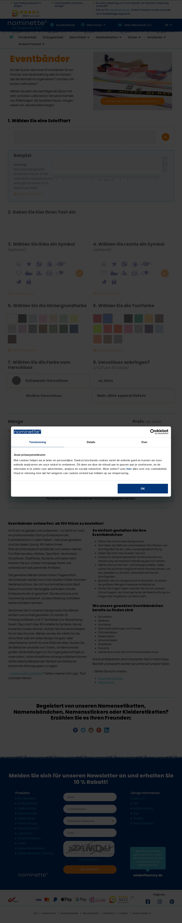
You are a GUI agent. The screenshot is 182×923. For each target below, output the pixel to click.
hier (129, 468)
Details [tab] (91, 441)
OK (143, 488)
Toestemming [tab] (37, 441)
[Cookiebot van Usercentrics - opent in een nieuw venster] (152, 431)
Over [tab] (144, 441)
